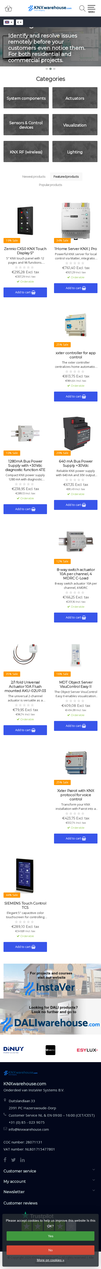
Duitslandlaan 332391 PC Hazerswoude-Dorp (32, 1104)
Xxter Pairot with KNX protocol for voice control (75, 795)
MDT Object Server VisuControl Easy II (76, 684)
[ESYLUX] (62, 1050)
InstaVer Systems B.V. (46, 1090)
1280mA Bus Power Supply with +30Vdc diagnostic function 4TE (25, 465)
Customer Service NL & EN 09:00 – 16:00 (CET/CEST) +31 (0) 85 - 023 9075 (52, 1119)
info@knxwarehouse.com (29, 1129)
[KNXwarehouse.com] (50, 8)
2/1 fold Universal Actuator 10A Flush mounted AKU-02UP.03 (25, 686)
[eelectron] (25, 1050)
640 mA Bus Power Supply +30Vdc (76, 463)
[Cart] (8, 10)
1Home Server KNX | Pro (75, 249)
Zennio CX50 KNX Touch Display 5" (25, 251)
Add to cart (23, 292)
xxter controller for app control (76, 355)
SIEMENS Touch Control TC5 (25, 905)
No (50, 1250)
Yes (50, 1236)
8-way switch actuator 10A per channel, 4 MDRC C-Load (76, 574)
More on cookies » (50, 1260)
